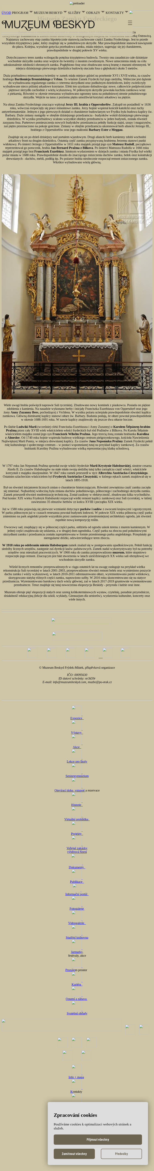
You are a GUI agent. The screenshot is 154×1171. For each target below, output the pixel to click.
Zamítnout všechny (74, 1154)
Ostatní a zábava (76, 999)
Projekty (77, 833)
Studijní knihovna (77, 937)
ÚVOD (6, 12)
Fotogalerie (77, 908)
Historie (77, 805)
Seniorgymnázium (77, 776)
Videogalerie (77, 923)
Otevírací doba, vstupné (70, 790)
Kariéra (77, 984)
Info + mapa (76, 1077)
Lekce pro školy (77, 761)
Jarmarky (76, 952)
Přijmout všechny (98, 1139)
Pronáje (70, 970)
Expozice (77, 718)
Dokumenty (77, 867)
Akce (77, 747)
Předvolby (121, 1154)
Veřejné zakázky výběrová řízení (77, 850)
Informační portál (77, 894)
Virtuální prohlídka (77, 819)
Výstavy (77, 732)
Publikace (77, 881)
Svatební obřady (77, 1013)
